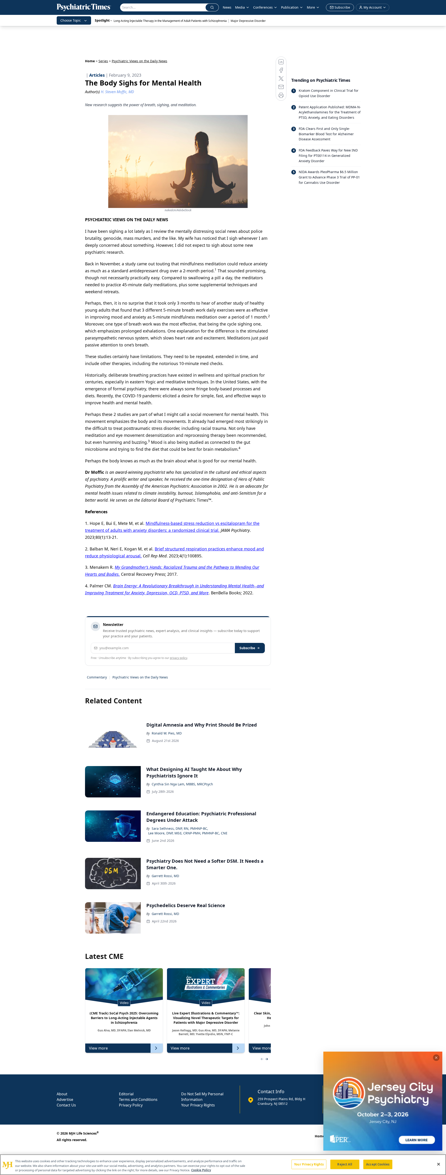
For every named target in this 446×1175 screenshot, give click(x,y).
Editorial (126, 1093)
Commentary (97, 677)
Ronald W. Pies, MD (167, 733)
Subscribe (247, 648)
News (227, 7)
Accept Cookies (377, 1164)
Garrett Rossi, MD (165, 876)
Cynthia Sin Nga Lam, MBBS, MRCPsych (182, 784)
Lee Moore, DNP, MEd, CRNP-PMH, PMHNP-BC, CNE (187, 833)
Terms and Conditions (138, 1099)
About (62, 1093)
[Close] (438, 1164)
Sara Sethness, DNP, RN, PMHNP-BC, (180, 828)
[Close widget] (436, 1057)
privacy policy (178, 658)
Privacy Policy (131, 1105)
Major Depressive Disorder (248, 21)
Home (90, 61)
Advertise (65, 1099)
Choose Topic (70, 20)
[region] (223, 1164)
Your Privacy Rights (198, 1105)
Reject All (344, 1164)
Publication (289, 7)
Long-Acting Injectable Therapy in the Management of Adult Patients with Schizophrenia (170, 21)
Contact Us (66, 1105)
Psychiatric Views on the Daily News (140, 677)
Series (103, 61)
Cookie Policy (201, 1170)
